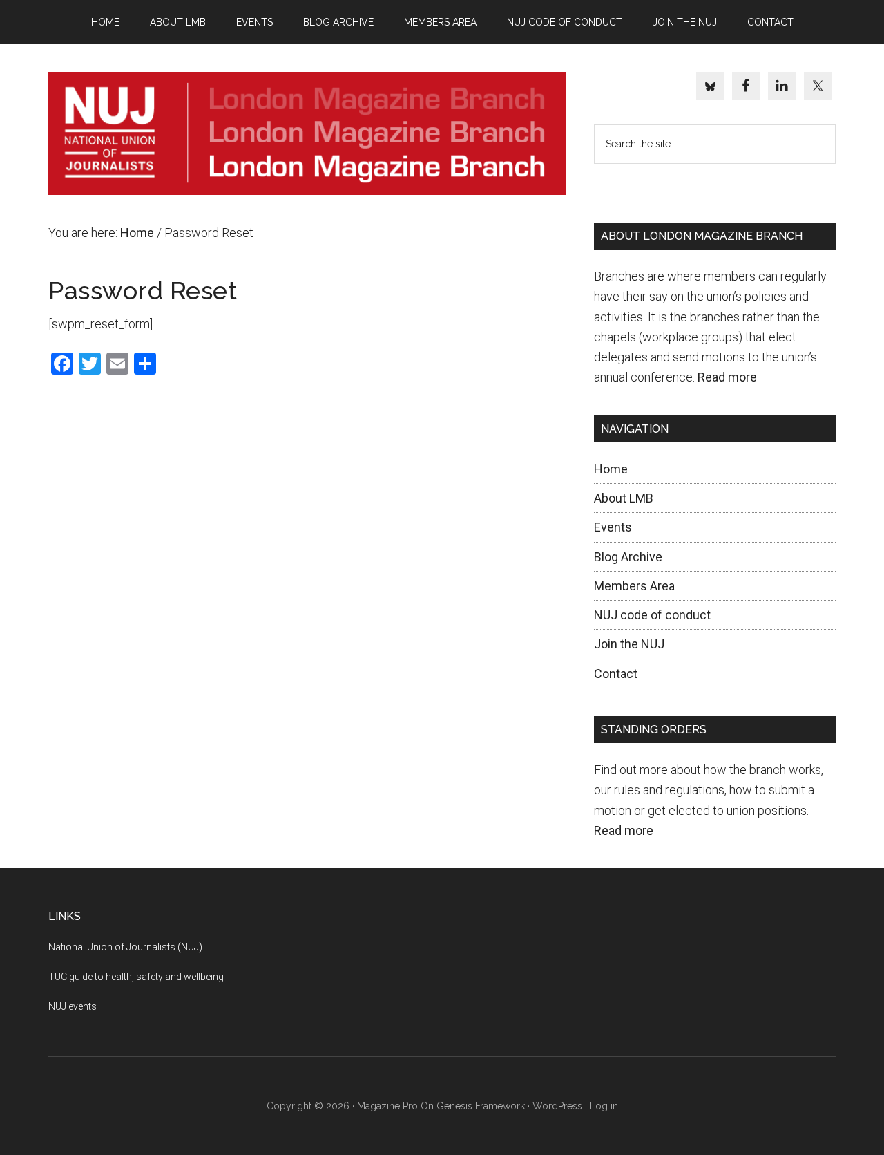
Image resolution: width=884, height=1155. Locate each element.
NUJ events (72, 1006)
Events (613, 527)
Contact (615, 673)
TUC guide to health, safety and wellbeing (136, 976)
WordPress (557, 1105)
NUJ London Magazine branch (307, 133)
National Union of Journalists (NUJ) (125, 946)
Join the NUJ (629, 644)
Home (611, 469)
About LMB (623, 498)
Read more (727, 377)
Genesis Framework (480, 1105)
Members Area (634, 586)
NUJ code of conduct (652, 615)
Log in (604, 1105)
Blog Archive (628, 557)
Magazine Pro (387, 1105)
